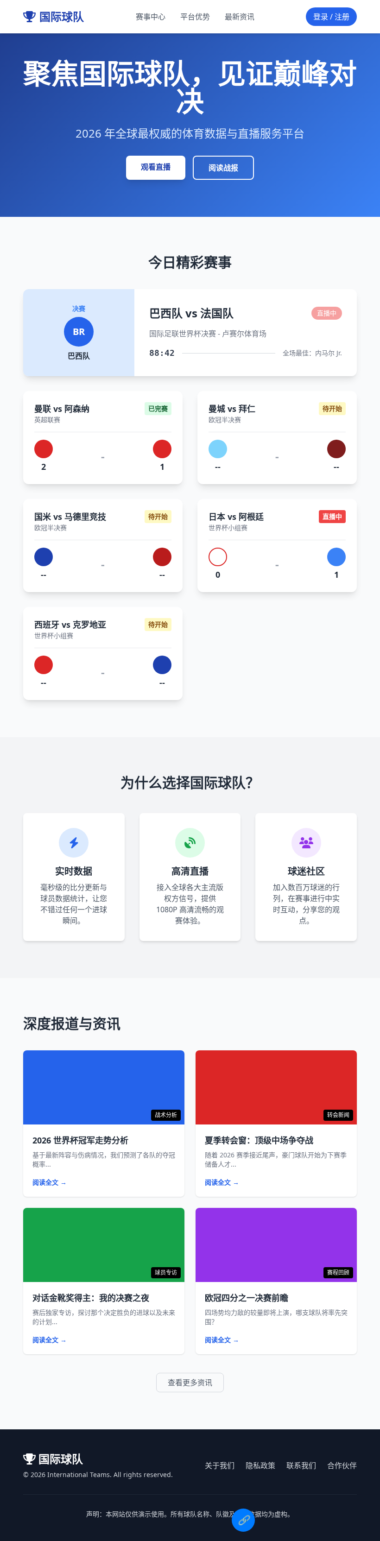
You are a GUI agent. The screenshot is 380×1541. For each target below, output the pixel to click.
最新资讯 (239, 17)
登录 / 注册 (331, 17)
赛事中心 (150, 17)
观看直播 (156, 167)
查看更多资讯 (190, 1382)
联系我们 (301, 1465)
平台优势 (195, 17)
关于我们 (219, 1465)
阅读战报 (223, 168)
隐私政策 (260, 1465)
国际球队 (61, 16)
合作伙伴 (342, 1465)
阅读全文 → (49, 1182)
